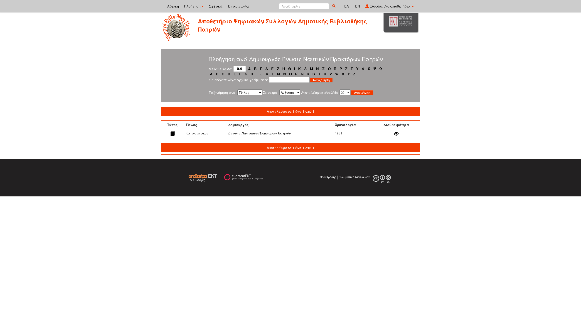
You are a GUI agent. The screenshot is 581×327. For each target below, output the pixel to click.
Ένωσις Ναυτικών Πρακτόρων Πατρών (259, 133)
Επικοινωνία (238, 6)
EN (357, 6)
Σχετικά (216, 6)
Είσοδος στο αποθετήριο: (390, 6)
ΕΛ (346, 6)
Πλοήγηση (192, 6)
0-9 (239, 68)
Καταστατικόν (197, 133)
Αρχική (173, 6)
